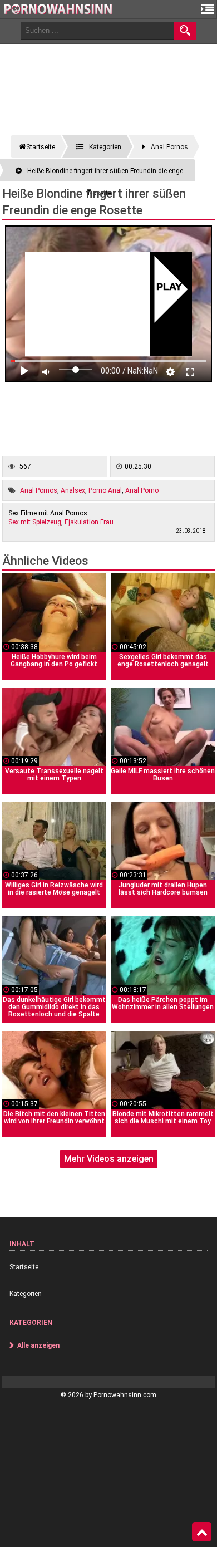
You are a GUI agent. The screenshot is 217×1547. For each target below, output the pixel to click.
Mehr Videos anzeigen (109, 1158)
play (169, 287)
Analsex (73, 490)
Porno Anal (105, 490)
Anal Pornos (38, 490)
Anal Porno (142, 490)
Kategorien (25, 1294)
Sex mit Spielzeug (34, 522)
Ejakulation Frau (89, 522)
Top (201, 1532)
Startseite (23, 1267)
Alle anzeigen (38, 1345)
